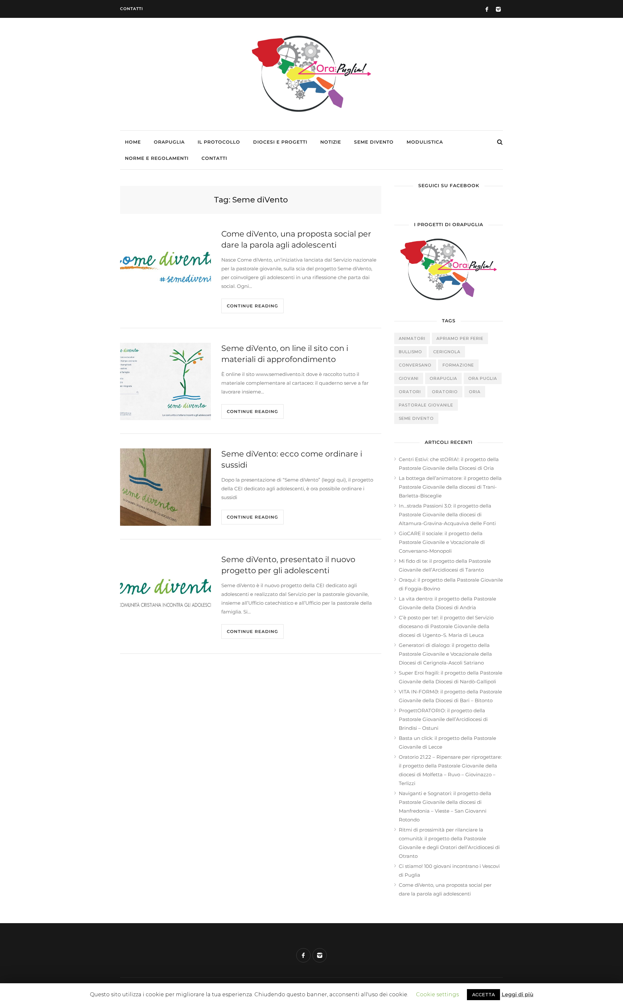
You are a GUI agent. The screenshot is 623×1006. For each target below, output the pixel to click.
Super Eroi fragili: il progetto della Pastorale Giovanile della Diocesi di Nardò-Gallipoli (450, 677)
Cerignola (446, 351)
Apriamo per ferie (459, 338)
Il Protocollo (219, 142)
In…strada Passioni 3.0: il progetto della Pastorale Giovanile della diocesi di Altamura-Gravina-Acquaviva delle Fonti (447, 514)
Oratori (410, 391)
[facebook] (303, 955)
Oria (475, 391)
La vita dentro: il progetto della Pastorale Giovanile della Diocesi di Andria (447, 603)
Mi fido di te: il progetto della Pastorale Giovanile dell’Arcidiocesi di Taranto (445, 565)
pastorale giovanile (426, 405)
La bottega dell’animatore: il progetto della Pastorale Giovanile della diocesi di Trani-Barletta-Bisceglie (450, 487)
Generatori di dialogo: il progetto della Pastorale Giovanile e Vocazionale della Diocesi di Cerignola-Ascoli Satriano (445, 654)
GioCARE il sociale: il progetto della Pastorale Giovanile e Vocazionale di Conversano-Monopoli (442, 542)
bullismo (410, 351)
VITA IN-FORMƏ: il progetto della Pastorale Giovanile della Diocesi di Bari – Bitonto (450, 696)
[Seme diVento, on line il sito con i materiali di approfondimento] (165, 381)
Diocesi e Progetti (280, 142)
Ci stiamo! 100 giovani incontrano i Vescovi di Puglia (449, 870)
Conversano (415, 365)
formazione (458, 365)
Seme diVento (374, 142)
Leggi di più (517, 994)
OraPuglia (169, 142)
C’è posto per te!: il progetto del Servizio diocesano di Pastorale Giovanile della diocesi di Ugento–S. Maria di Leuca (446, 626)
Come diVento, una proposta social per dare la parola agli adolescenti (445, 889)
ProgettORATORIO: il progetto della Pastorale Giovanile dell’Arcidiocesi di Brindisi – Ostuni (443, 719)
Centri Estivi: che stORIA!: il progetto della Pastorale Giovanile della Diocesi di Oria (449, 463)
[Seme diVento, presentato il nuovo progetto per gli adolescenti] (165, 592)
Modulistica (425, 142)
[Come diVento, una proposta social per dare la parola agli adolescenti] (165, 267)
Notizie (330, 142)
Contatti (131, 8)
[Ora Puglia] (311, 113)
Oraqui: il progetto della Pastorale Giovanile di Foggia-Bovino (451, 584)
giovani (409, 378)
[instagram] (319, 955)
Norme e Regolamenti (157, 158)
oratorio (445, 391)
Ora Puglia (482, 378)
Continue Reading (252, 305)
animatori (412, 338)
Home (133, 142)
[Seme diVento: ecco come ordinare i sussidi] (165, 487)
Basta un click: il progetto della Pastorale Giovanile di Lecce (447, 742)
